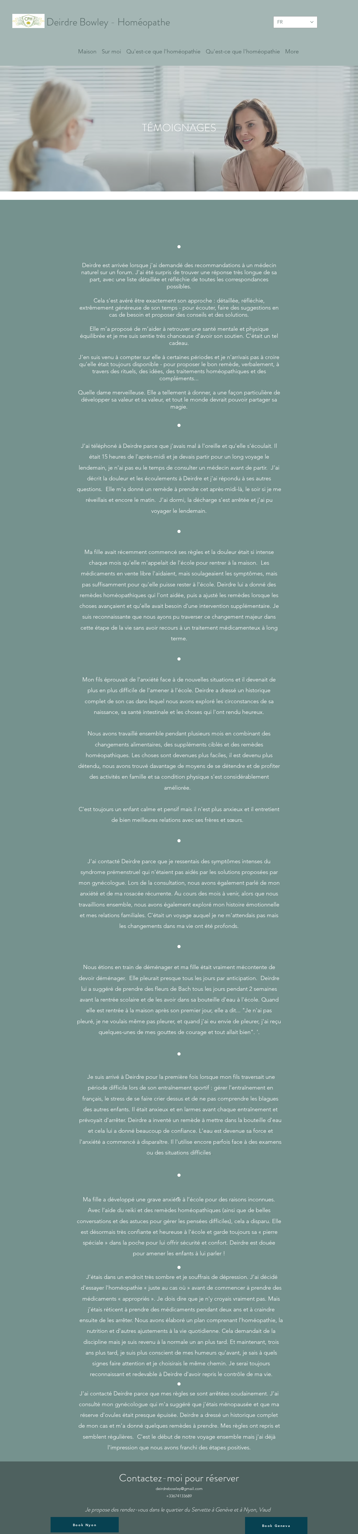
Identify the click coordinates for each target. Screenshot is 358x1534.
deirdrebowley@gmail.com (179, 1488)
